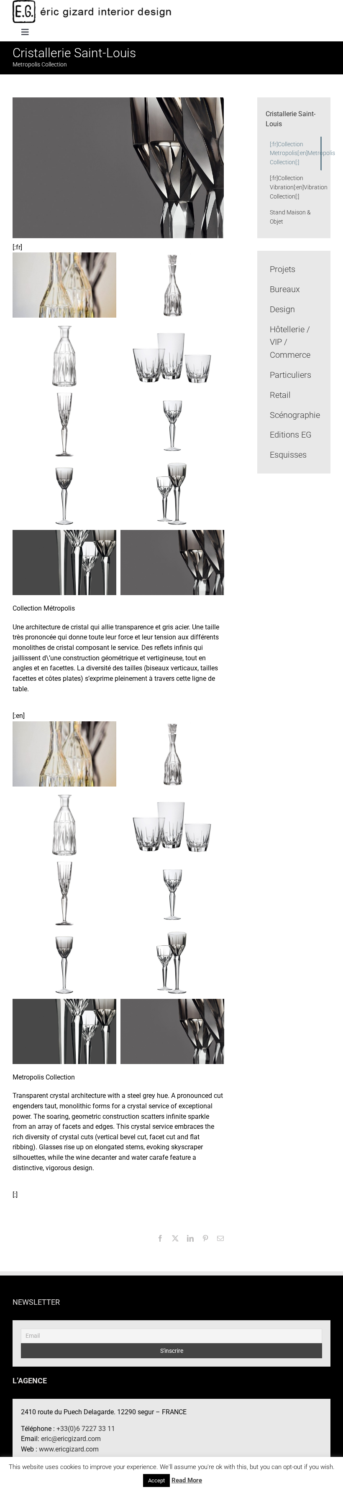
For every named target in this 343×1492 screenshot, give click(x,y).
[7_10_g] (64, 285)
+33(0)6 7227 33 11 (85, 1429)
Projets (282, 269)
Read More (187, 1480)
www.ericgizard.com (69, 1449)
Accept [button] (156, 1480)
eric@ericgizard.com (71, 1439)
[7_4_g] (64, 492)
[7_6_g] (64, 423)
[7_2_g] (64, 562)
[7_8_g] (64, 354)
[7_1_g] (172, 562)
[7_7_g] (172, 354)
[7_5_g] (172, 423)
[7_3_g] (172, 492)
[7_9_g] (172, 284)
